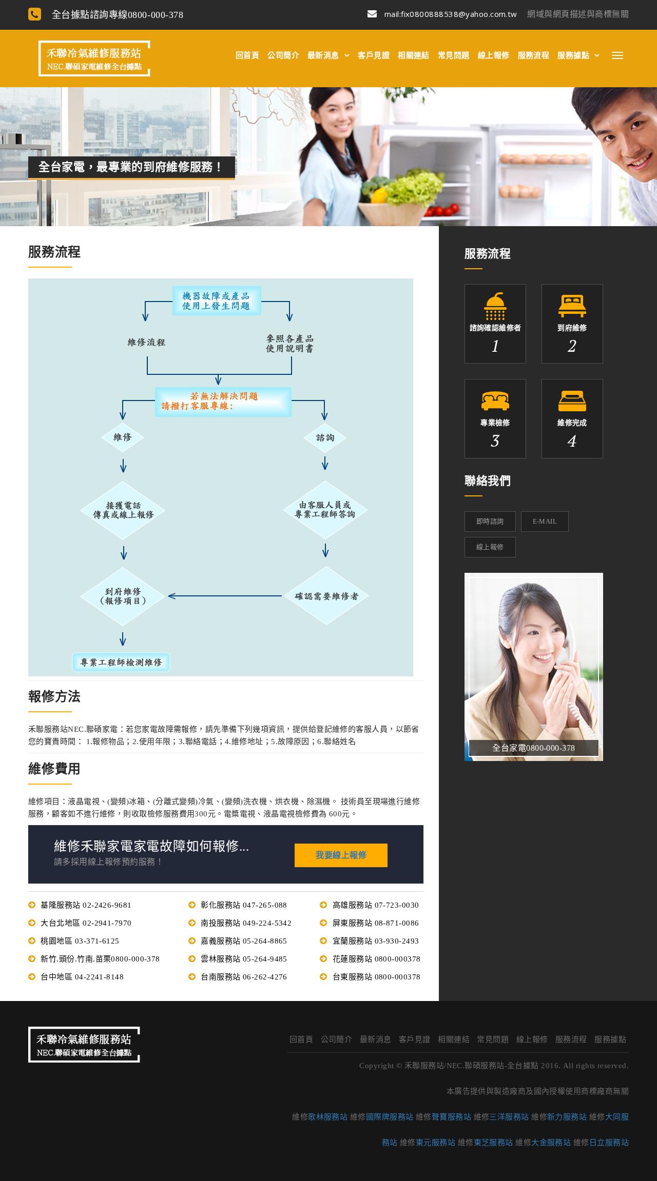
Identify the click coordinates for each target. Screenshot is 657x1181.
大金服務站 (551, 1142)
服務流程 (534, 55)
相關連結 (414, 55)
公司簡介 (283, 55)
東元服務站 (435, 1142)
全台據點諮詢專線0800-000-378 (116, 15)
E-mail (545, 521)
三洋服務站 (509, 1117)
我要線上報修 (341, 855)
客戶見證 (374, 55)
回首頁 (247, 55)
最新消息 (323, 55)
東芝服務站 (493, 1142)
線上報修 (494, 55)
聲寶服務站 (451, 1117)
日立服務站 (609, 1142)
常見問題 (454, 55)
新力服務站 (567, 1117)
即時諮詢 (490, 521)
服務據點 (573, 55)
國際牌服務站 (390, 1117)
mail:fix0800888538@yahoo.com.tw (449, 14)
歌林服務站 (327, 1117)
